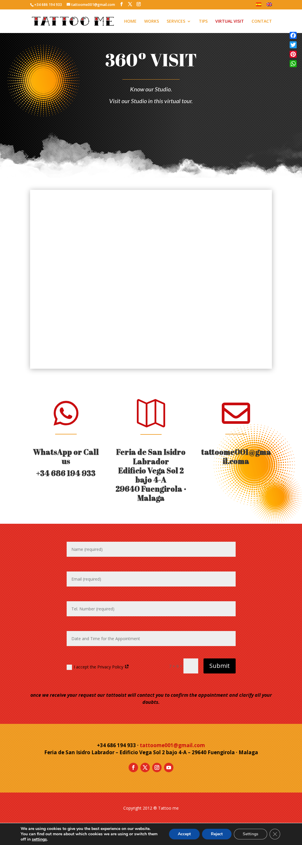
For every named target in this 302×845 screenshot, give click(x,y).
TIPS (203, 21)
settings (39, 839)
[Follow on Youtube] (168, 767)
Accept (184, 834)
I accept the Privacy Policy (99, 667)
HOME (130, 21)
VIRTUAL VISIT (229, 21)
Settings (250, 834)
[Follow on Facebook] (133, 767)
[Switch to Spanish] (258, 6)
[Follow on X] (145, 767)
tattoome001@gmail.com (236, 456)
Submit (219, 666)
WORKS (151, 21)
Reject (217, 834)
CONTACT (262, 21)
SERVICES (176, 21)
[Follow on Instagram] (157, 767)
